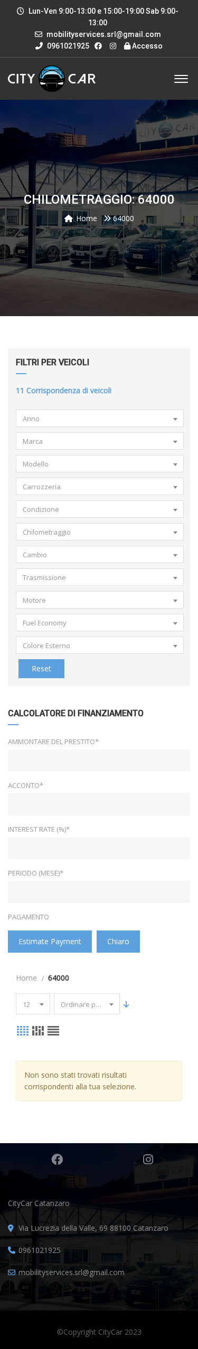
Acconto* (25, 785)
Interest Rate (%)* (39, 829)
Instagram (148, 1159)
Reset (41, 668)
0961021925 (67, 46)
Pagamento (28, 917)
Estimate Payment (49, 941)
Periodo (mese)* (35, 873)
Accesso (146, 46)
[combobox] (100, 418)
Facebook (57, 1159)
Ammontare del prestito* (53, 741)
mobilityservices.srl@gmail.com (103, 34)
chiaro (118, 941)
